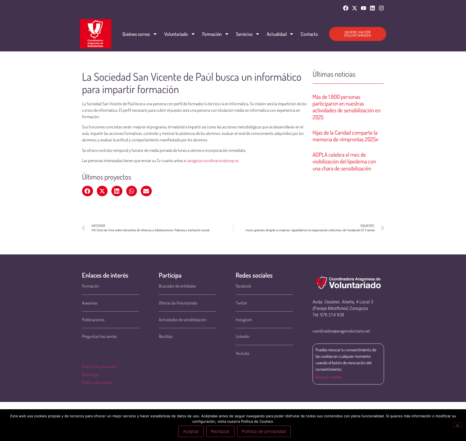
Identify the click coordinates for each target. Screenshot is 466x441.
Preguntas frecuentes (99, 336)
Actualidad (276, 34)
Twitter (241, 303)
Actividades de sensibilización (183, 319)
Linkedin (242, 336)
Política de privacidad (99, 366)
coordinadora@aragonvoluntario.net (341, 331)
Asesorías (89, 303)
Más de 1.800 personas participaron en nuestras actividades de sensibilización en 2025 (347, 107)
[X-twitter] (354, 8)
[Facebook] (345, 8)
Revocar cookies (329, 377)
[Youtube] (363, 8)
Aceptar (191, 431)
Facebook (243, 286)
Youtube (242, 353)
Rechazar (220, 431)
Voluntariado (176, 34)
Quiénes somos (136, 34)
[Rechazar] (457, 424)
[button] (87, 191)
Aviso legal (90, 374)
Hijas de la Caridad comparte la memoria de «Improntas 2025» (345, 136)
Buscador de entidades (177, 286)
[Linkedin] (372, 8)
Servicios (244, 34)
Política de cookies (97, 382)
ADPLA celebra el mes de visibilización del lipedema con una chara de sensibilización (344, 161)
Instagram (244, 319)
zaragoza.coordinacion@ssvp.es (213, 160)
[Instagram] (381, 8)
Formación (212, 34)
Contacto (309, 34)
